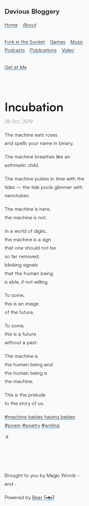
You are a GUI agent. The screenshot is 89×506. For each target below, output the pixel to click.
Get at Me (16, 67)
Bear (43, 497)
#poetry (31, 425)
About (29, 25)
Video (68, 50)
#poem (13, 425)
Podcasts (15, 50)
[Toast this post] (7, 437)
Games (57, 42)
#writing (50, 425)
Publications (43, 50)
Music (76, 42)
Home (11, 25)
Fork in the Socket (25, 42)
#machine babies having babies (40, 417)
